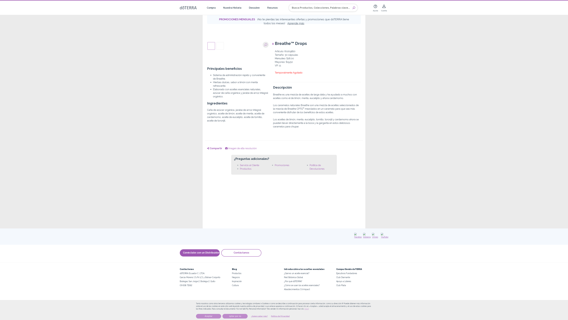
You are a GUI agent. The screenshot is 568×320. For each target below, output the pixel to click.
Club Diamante (343, 277)
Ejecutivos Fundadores (346, 273)
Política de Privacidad (280, 316)
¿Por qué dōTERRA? (293, 281)
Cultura (235, 285)
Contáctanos (241, 252)
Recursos (272, 7)
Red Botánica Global (293, 277)
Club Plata (341, 285)
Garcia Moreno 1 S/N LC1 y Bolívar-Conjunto (200, 277)
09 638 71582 (186, 285)
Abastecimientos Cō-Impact (297, 289)
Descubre (254, 7)
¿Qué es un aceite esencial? (296, 273)
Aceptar (208, 316)
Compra (211, 7)
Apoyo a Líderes (343, 281)
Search (354, 8)
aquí (306, 309)
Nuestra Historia (232, 7)
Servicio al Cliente (249, 165)
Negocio (236, 277)
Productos (245, 168)
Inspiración (237, 281)
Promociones (282, 165)
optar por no (235, 316)
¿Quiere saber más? (259, 316)
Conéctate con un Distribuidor (201, 252)
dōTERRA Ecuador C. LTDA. (192, 273)
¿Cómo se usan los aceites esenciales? (302, 285)
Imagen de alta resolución (242, 148)
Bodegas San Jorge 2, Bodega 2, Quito (197, 281)
